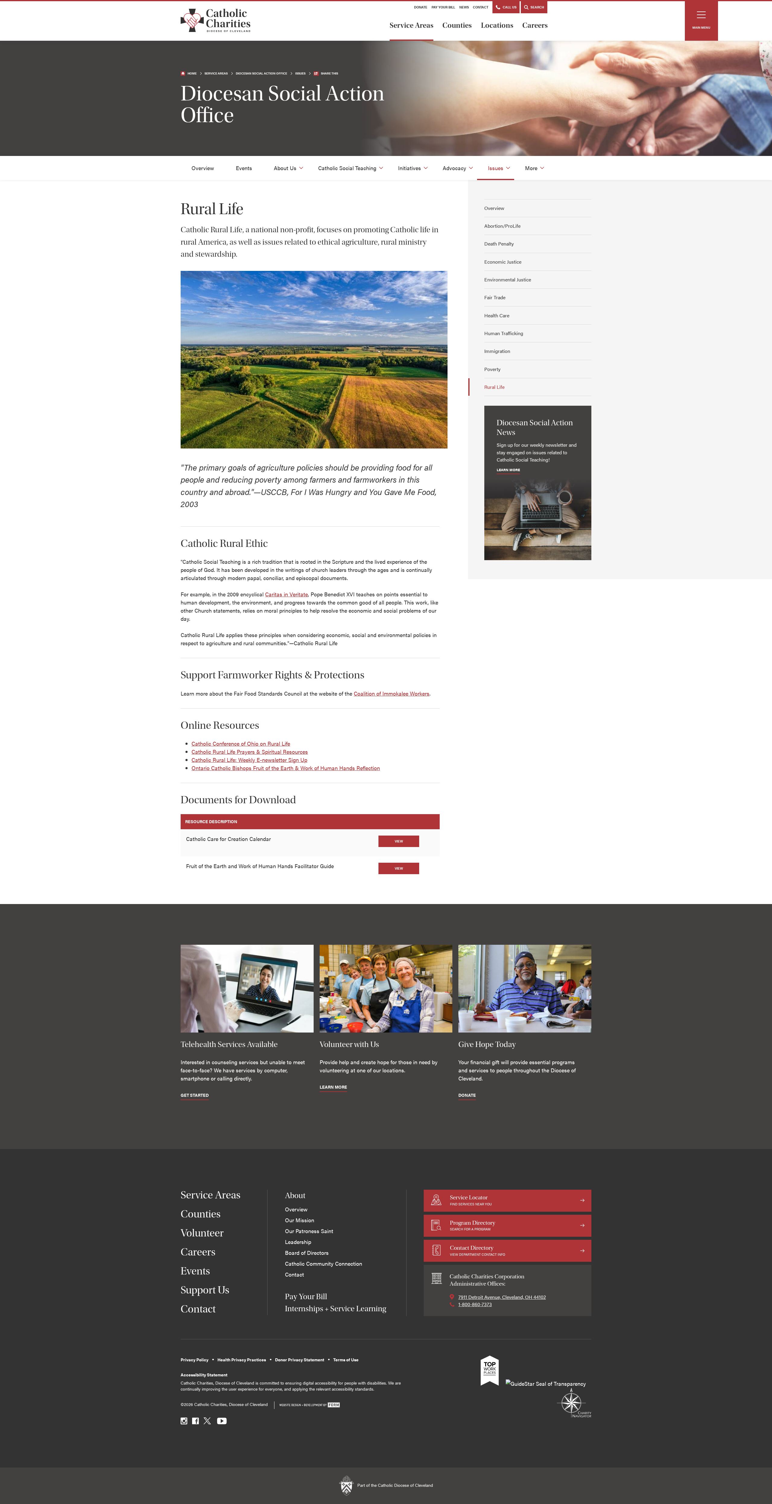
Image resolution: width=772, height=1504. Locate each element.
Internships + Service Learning (335, 1308)
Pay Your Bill (443, 7)
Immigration (497, 350)
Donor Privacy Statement (299, 1360)
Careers (535, 25)
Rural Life (494, 386)
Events (244, 168)
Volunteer (202, 1233)
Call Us (509, 7)
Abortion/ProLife (502, 225)
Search (537, 7)
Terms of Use (346, 1360)
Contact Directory (477, 1250)
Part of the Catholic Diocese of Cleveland (394, 1485)
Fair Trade (494, 297)
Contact (480, 7)
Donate (420, 7)
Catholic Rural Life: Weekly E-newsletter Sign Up (249, 759)
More (531, 168)
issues (300, 73)
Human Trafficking (503, 333)
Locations (497, 25)
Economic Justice (502, 261)
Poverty (492, 369)
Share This (329, 73)
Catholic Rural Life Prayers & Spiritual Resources (249, 751)
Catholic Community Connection (323, 1263)
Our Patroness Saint (309, 1231)
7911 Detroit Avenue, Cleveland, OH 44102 (502, 1296)
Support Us (205, 1290)
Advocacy (454, 168)
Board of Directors (307, 1252)
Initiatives (409, 168)
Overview (202, 168)
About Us (285, 168)
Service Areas (411, 25)
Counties (457, 25)
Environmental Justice (507, 279)
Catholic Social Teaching (347, 168)
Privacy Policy (194, 1360)
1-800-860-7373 (475, 1304)
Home (192, 73)
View (399, 841)
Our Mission (299, 1220)
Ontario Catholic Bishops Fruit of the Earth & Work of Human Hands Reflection (285, 768)
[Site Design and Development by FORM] (309, 1405)
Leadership (298, 1241)
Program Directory (472, 1225)
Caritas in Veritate (286, 594)
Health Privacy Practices (241, 1360)
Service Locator (471, 1200)
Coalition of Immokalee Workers (391, 693)
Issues (495, 168)
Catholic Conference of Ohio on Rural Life (240, 743)
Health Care (496, 315)
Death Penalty (499, 243)
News (464, 7)
